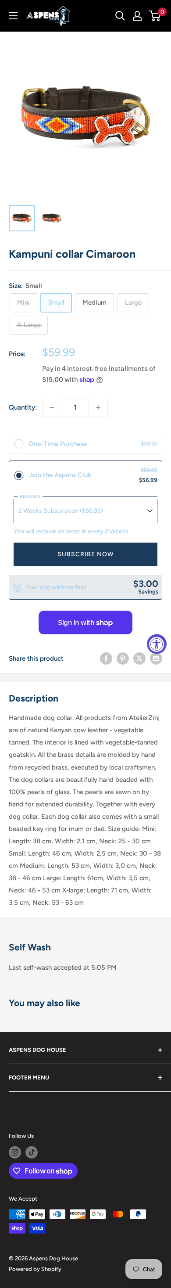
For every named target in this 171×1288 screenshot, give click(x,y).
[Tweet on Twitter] (139, 658)
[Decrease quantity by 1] (52, 407)
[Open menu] (13, 15)
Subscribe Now (85, 554)
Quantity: (23, 407)
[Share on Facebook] (106, 658)
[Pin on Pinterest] (123, 658)
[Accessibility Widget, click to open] (157, 644)
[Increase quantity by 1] (98, 407)
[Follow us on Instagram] (15, 1152)
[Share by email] (156, 658)
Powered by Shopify (35, 1269)
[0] (155, 16)
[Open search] (120, 16)
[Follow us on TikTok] (31, 1152)
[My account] (137, 16)
